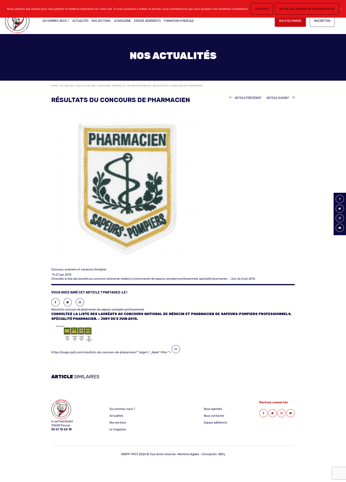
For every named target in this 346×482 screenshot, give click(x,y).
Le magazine (122, 21)
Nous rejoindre (290, 21)
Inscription (322, 21)
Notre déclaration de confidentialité (307, 8)
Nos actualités (86, 85)
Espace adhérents (147, 21)
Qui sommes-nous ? (55, 21)
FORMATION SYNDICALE (179, 21)
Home (54, 85)
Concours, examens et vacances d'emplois (124, 85)
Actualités (80, 21)
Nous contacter (214, 416)
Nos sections (101, 21)
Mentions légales (188, 454)
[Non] (341, 9)
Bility (222, 454)
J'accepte (262, 8)
